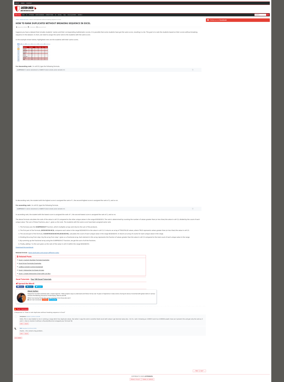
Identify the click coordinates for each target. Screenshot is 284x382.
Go (268, 14)
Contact (29, 3)
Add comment (18, 337)
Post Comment (22, 309)
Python (31, 14)
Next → (202, 371)
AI (55, 14)
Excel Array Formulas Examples (30, 263)
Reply (21, 323)
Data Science (40, 14)
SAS (23, 14)
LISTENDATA (148, 376)
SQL (64, 14)
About (17, 3)
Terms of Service (147, 379)
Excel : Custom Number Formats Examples (34, 260)
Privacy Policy (135, 379)
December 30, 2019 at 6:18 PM (29, 328)
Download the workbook (24, 247)
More (79, 14)
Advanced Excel (42, 27)
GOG (21, 328)
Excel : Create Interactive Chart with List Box (35, 274)
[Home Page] (25, 8)
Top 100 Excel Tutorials (41, 279)
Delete (26, 323)
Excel (60, 14)
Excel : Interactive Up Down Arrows (31, 270)
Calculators (72, 14)
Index (23, 3)
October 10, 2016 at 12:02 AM (33, 316)
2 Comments (32, 27)
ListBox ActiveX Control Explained (31, 267)
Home (18, 14)
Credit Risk (49, 14)
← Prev (196, 371)
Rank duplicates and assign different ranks (43, 253)
